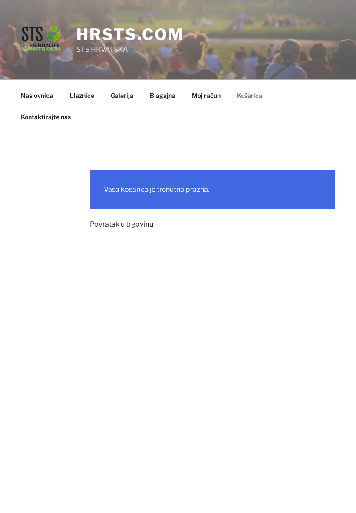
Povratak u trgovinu (121, 224)
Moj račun (206, 95)
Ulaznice (81, 95)
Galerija (122, 95)
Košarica (249, 95)
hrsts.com (130, 34)
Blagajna (162, 95)
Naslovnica (37, 95)
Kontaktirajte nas (46, 116)
